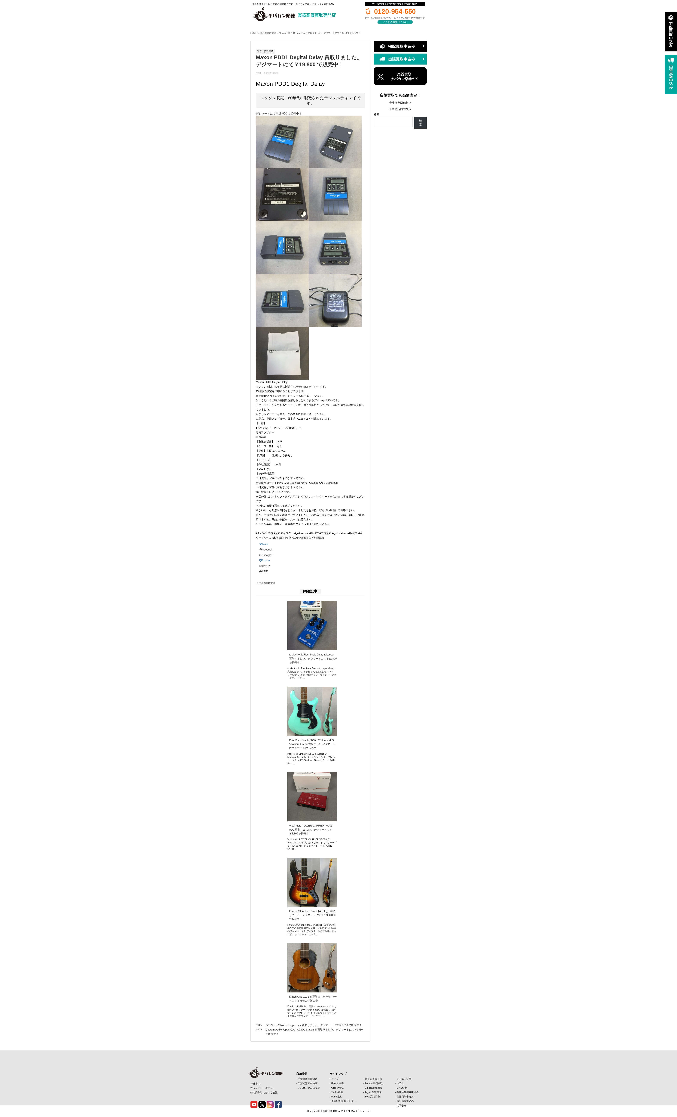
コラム (400, 1083)
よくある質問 (404, 1078)
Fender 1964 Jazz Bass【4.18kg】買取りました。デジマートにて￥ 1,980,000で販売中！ (312, 915)
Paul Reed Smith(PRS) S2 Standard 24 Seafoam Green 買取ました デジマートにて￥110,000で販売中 (312, 744)
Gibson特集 (337, 1087)
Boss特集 (336, 1096)
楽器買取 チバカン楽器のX (404, 76)
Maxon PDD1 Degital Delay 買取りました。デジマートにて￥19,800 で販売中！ (320, 33)
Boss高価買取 (372, 1096)
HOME (253, 33)
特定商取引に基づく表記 (263, 1092)
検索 (376, 114)
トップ (335, 1078)
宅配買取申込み (405, 1096)
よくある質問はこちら (395, 22)
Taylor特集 (337, 1092)
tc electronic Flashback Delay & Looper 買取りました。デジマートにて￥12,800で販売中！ (313, 658)
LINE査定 (402, 1087)
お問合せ (401, 1105)
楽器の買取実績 (268, 33)
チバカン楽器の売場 (309, 1087)
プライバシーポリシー (262, 1088)
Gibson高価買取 (374, 1087)
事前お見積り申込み (408, 1092)
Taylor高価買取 (373, 1092)
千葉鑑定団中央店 (400, 109)
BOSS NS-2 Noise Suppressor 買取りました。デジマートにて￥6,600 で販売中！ (314, 1025)
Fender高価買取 (374, 1083)
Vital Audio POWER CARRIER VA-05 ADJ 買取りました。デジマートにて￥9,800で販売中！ (310, 829)
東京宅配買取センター (343, 1101)
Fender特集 (337, 1083)
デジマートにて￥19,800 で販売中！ (279, 113)
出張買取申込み (405, 1101)
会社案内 (255, 1083)
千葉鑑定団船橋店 (400, 102)
